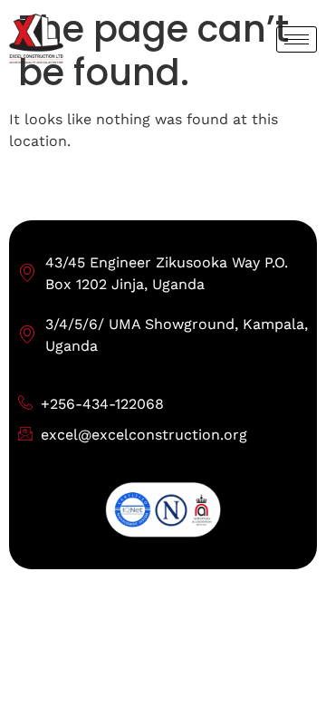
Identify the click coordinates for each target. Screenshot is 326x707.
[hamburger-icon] (296, 39)
